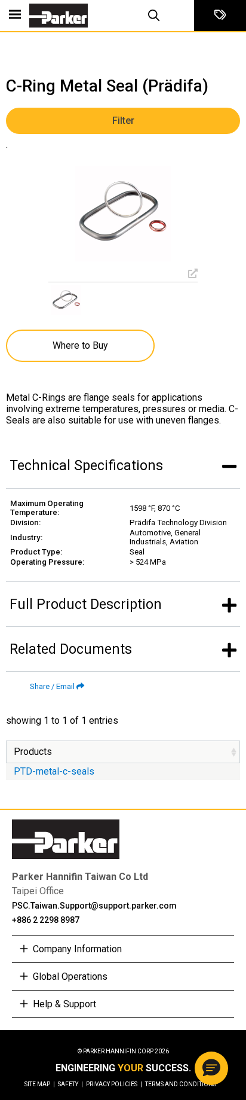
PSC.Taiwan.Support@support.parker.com (94, 905)
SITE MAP (39, 1084)
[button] (211, 1068)
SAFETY (70, 1084)
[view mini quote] (220, 15)
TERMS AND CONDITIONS (180, 1084)
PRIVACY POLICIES (114, 1084)
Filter (123, 120)
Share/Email (52, 686)
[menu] (15, 15)
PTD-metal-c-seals (54, 771)
